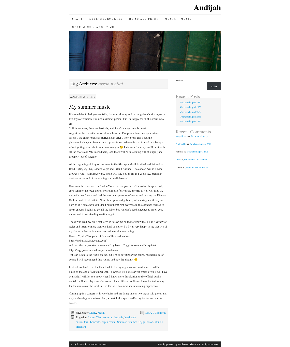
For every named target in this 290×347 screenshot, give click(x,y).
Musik (101, 312)
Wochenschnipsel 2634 (190, 102)
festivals (118, 317)
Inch (178, 159)
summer (132, 322)
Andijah (207, 7)
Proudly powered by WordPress (173, 344)
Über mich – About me (93, 26)
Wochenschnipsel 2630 (190, 121)
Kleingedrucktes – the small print (124, 18)
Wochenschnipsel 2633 (190, 107)
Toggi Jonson (145, 322)
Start (77, 18)
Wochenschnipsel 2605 (200, 143)
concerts (107, 317)
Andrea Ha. (181, 143)
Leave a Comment (155, 312)
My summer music (89, 106)
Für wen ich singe (199, 135)
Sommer (121, 322)
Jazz (86, 322)
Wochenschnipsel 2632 (190, 111)
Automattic (213, 344)
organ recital (109, 322)
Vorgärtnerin (182, 135)
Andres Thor (95, 317)
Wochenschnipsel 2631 (190, 116)
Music (92, 312)
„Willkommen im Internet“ (195, 159)
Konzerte (95, 322)
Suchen (179, 80)
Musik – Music (178, 18)
